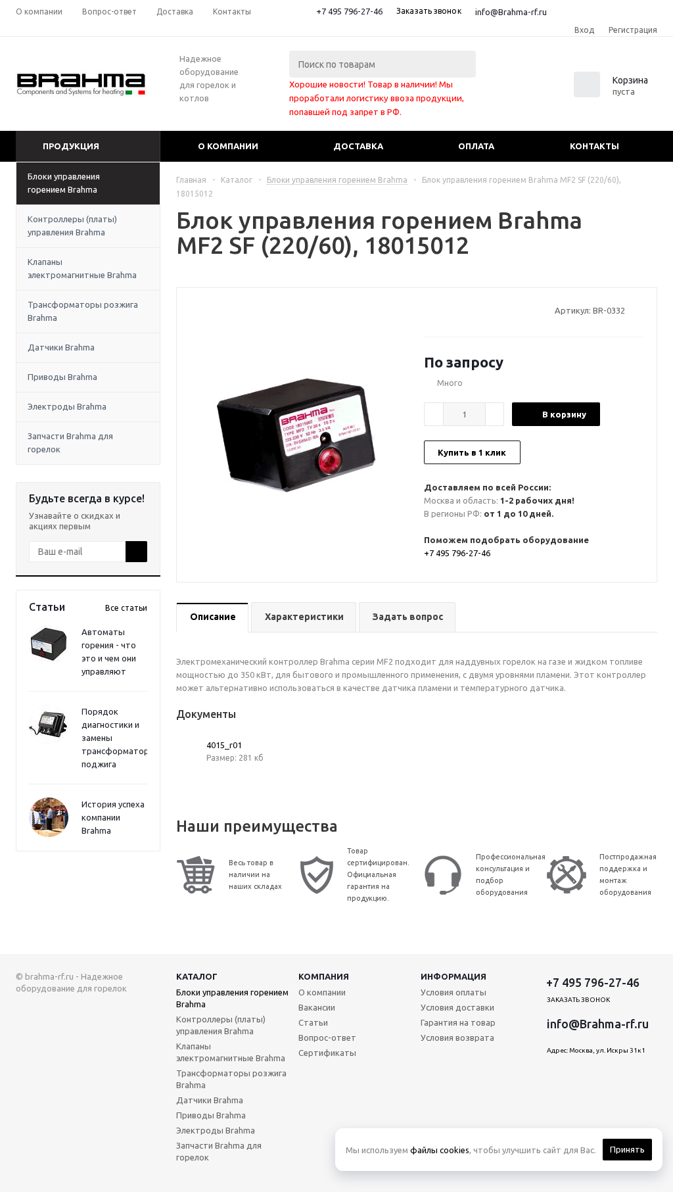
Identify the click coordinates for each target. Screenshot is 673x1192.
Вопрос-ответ (327, 1037)
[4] (467, 310)
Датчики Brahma (61, 347)
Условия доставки (457, 1007)
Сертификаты (327, 1052)
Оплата (476, 146)
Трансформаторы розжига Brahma (83, 311)
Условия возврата (457, 1037)
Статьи (313, 1022)
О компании (228, 146)
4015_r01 (224, 745)
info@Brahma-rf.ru (511, 11)
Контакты (594, 146)
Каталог (197, 976)
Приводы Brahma (62, 376)
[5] (480, 310)
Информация (453, 976)
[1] (430, 310)
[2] (442, 310)
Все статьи (126, 608)
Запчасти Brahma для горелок (70, 442)
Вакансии (316, 1007)
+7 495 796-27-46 (349, 11)
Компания (323, 976)
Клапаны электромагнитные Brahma (82, 268)
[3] (455, 310)
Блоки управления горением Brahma (64, 183)
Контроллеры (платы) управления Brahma (72, 225)
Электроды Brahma (67, 406)
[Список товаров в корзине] (612, 93)
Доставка (358, 146)
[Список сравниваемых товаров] (512, 88)
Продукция (71, 146)
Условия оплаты (453, 992)
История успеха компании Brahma (113, 817)
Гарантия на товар (458, 1022)
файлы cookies (439, 1150)
